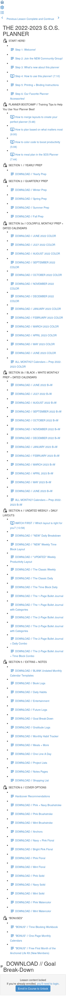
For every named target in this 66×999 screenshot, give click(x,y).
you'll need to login (48, 983)
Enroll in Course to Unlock (33, 988)
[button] (2, 3)
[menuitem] (2, 8)
